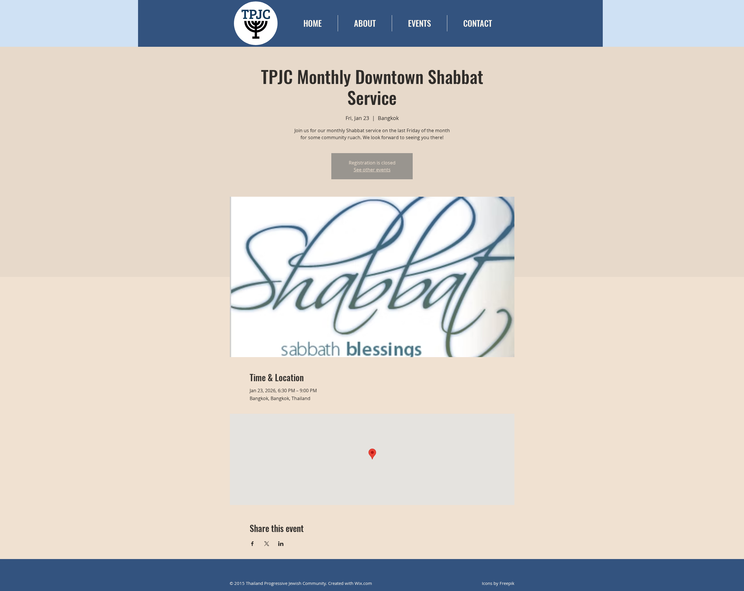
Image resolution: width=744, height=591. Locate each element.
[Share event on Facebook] (252, 543)
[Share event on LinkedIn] (281, 543)
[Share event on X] (266, 543)
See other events (372, 169)
